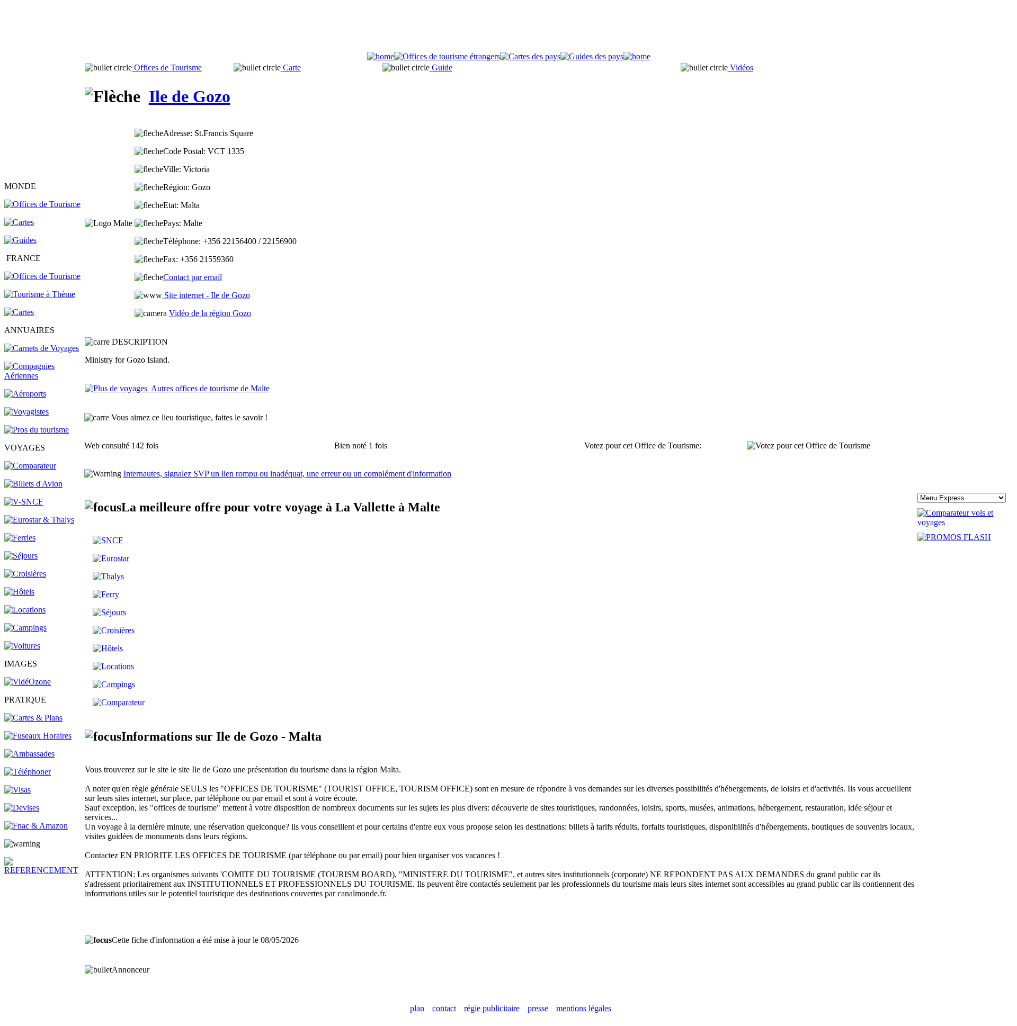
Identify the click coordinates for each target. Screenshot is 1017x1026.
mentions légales (583, 1008)
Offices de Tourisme (167, 67)
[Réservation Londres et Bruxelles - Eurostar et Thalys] (39, 519)
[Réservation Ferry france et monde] (19, 537)
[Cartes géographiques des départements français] (19, 312)
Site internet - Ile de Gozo (206, 295)
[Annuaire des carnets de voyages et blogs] (41, 348)
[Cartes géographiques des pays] (19, 222)
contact (444, 1008)
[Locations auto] (22, 645)
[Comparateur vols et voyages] (30, 465)
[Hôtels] (19, 591)
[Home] (380, 56)
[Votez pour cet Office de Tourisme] (808, 446)
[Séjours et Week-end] (109, 612)
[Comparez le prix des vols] (965, 522)
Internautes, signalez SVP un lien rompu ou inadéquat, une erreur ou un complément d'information (287, 473)
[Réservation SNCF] (23, 501)
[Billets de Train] (108, 540)
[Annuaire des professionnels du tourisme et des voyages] (36, 429)
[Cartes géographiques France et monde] (33, 717)
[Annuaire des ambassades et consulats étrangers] (29, 753)
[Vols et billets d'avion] (33, 483)
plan (417, 1008)
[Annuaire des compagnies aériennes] (43, 375)
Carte (291, 67)
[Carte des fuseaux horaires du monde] (38, 735)
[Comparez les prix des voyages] (119, 702)
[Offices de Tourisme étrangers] (42, 204)
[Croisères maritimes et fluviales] (114, 630)
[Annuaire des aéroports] (25, 393)
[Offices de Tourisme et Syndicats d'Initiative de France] (42, 276)
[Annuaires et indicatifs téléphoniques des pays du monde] (27, 771)
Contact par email (192, 277)
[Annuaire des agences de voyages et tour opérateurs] (26, 411)
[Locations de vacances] (25, 609)
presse (538, 1008)
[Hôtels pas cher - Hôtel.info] (108, 648)
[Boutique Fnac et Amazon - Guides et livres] (36, 825)
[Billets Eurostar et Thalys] (111, 558)
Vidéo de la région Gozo (210, 313)
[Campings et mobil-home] (25, 627)
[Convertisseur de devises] (21, 807)
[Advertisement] (508, 28)
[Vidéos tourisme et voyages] (27, 681)
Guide (441, 67)
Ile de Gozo (189, 96)
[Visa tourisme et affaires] (17, 789)
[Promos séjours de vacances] (21, 555)
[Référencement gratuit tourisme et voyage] (43, 870)
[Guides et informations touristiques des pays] (20, 240)
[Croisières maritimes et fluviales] (25, 573)
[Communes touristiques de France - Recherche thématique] (39, 294)
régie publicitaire (492, 1008)
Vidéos (740, 67)
